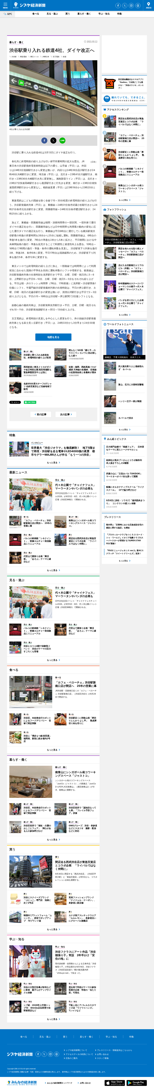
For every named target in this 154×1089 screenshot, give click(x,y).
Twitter (124, 5)
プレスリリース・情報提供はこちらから (114, 1050)
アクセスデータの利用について (79, 1054)
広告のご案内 (71, 1058)
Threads (137, 5)
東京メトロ (34, 57)
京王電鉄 (56, 57)
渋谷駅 (14, 57)
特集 (119, 13)
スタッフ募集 (103, 1058)
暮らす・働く (84, 13)
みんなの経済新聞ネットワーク (22, 1083)
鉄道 (64, 57)
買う (67, 13)
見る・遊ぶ (52, 13)
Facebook (118, 5)
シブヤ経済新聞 (29, 5)
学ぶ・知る (104, 13)
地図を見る (53, 337)
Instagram (131, 5)
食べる (35, 13)
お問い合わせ (103, 1054)
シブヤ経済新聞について (76, 1050)
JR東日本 (45, 57)
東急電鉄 (23, 57)
